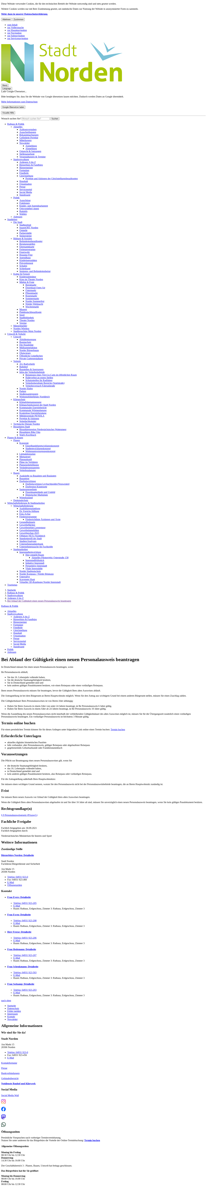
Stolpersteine (25, 236)
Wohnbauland (26, 497)
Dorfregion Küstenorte (36, 486)
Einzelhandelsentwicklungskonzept (42, 445)
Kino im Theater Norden (31, 279)
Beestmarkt (30, 285)
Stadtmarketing (20, 549)
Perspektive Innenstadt (36, 565)
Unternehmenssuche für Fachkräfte (36, 546)
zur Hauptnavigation (17, 30)
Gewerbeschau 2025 (29, 533)
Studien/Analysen (27, 541)
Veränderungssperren (29, 467)
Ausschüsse (25, 200)
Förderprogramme (28, 516)
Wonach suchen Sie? (11, 118)
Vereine (23, 323)
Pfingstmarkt (31, 293)
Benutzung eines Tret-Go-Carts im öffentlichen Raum (51, 375)
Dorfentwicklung (27, 481)
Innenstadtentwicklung (30, 552)
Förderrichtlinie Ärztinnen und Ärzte (42, 519)
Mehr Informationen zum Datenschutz (19, 101)
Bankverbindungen (10, 1073)
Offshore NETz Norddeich (32, 535)
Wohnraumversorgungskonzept (40, 451)
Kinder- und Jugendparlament (33, 206)
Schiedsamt (24, 268)
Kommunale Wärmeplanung (33, 410)
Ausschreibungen (27, 132)
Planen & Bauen (15, 437)
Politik (16, 197)
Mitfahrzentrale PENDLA (31, 415)
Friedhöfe (24, 173)
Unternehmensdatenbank (31, 544)
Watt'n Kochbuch (27, 435)
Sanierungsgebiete (28, 489)
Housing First (25, 255)
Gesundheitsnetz (27, 522)
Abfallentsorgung (27, 339)
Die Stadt (17, 222)
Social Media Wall (10, 1095)
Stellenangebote (27, 154)
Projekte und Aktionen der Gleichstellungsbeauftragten (51, 178)
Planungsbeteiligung (29, 465)
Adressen (17, 216)
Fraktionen (24, 203)
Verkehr (17, 361)
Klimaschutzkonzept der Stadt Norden (37, 405)
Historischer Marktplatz (36, 495)
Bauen (16, 473)
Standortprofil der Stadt (30, 538)
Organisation (25, 184)
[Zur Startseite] (61, 82)
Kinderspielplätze (27, 276)
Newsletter (24, 143)
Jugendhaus (25, 257)
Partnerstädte (25, 233)
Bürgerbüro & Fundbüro (31, 165)
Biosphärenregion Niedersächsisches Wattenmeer (42, 429)
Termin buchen (118, 729)
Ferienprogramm (27, 249)
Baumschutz (25, 342)
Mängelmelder (20, 325)
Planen (16, 440)
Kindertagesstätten (28, 260)
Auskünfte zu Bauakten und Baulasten (37, 475)
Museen (23, 309)
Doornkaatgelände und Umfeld (40, 492)
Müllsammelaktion (28, 347)
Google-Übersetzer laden (13, 107)
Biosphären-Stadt (21, 426)
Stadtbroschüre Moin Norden (27, 331)
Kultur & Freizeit (21, 274)
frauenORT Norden (28, 227)
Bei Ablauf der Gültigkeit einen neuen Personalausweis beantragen (39, 601)
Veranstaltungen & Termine (32, 156)
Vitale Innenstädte (34, 568)
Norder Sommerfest (34, 301)
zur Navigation (14, 33)
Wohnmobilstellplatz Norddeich (34, 396)
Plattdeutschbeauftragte (30, 312)
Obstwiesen (25, 353)
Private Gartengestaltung (31, 358)
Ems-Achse (24, 514)
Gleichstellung (26, 176)
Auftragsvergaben (28, 129)
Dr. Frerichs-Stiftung (29, 511)
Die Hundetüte (26, 345)
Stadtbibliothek (26, 317)
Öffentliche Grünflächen (31, 355)
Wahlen (23, 214)
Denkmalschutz (20, 500)
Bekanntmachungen (28, 135)
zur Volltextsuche (15, 27)
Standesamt (24, 195)
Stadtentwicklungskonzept (38, 448)
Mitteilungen (25, 140)
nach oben (6, 1000)
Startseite (11, 590)
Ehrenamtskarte (26, 246)
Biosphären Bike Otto (29, 432)
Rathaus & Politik (15, 124)
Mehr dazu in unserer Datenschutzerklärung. (24, 14)
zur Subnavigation (16, 35)
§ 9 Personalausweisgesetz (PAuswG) (19, 815)
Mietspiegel (24, 456)
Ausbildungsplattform (29, 508)
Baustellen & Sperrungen (31, 369)
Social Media (25, 192)
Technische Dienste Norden (26, 424)
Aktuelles (17, 126)
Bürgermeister (26, 167)
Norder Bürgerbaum (29, 350)
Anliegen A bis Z (27, 162)
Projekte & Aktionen (29, 418)
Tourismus (12, 585)
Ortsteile (23, 230)
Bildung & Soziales (22, 238)
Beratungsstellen (27, 244)
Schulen (23, 266)
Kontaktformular (9, 1063)
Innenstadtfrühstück (34, 560)
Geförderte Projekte (28, 137)
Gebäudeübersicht (9, 1078)
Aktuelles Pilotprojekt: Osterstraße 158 (50, 557)
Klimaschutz (19, 399)
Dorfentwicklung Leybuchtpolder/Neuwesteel (47, 484)
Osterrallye (24, 576)
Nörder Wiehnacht (34, 304)
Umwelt (17, 336)
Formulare (24, 170)
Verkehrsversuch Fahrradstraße (40, 385)
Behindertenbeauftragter (30, 241)
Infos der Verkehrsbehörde (32, 372)
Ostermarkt (30, 290)
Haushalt (23, 181)
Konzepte (24, 443)
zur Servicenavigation (17, 38)
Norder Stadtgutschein (30, 571)
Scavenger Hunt (27, 579)
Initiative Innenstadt (34, 563)
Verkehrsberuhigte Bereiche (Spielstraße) (45, 383)
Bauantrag (24, 478)
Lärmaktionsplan (27, 454)
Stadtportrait (25, 225)
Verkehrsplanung (27, 470)
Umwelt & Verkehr (16, 334)
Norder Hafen (26, 388)
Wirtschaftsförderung (23, 505)
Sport (22, 315)
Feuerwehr (24, 252)
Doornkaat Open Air (35, 287)
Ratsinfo (23, 211)
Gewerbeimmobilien (29, 530)
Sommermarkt (32, 298)
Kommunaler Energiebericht (33, 407)
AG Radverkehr (27, 364)
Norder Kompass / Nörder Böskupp (36, 574)
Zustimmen (18, 19)
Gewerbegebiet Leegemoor (32, 527)
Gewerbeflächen (27, 525)
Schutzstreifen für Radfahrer (38, 380)
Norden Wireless (21, 328)
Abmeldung (31, 148)
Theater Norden (27, 320)
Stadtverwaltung (21, 159)
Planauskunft (25, 459)
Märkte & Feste (26, 282)
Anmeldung (31, 146)
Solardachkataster (27, 421)
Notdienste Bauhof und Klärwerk (18, 1083)
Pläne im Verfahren (28, 462)
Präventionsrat (26, 263)
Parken (22, 391)
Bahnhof (23, 366)
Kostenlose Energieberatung (32, 413)
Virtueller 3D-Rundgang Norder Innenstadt (40, 582)
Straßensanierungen (28, 394)
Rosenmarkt (31, 296)
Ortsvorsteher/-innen (29, 208)
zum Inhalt (12, 24)
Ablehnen (6, 19)
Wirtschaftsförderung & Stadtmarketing (26, 503)
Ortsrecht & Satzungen (30, 151)
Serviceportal (25, 189)
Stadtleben (12, 219)
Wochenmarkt (32, 306)
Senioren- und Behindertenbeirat (34, 271)
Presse (22, 186)
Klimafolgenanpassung (30, 402)
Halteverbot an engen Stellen (39, 377)
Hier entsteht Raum (34, 555)
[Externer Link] (3, 1101)
